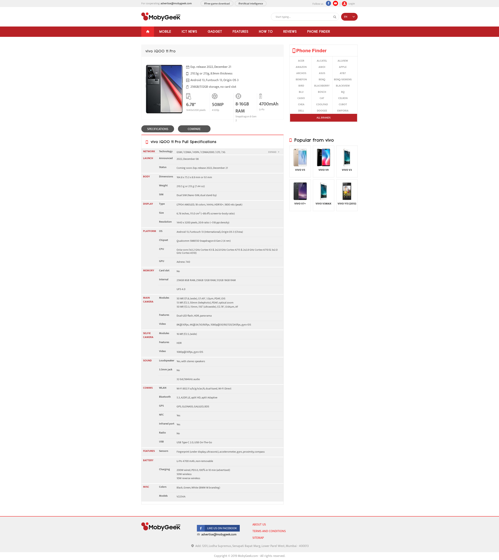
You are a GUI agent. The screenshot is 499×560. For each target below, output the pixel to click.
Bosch (322, 92)
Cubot (343, 104)
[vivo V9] (323, 165)
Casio (301, 98)
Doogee (322, 110)
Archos (301, 73)
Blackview (343, 85)
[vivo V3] (347, 165)
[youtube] (335, 3)
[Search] (335, 17)
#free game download (217, 3)
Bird (301, 85)
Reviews (290, 31)
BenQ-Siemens (343, 79)
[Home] (147, 32)
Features (240, 31)
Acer (301, 60)
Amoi (322, 67)
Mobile (165, 31)
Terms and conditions (269, 531)
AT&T (343, 73)
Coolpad (322, 104)
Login (351, 3)
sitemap (258, 538)
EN (345, 16)
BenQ (322, 79)
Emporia (343, 110)
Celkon (343, 98)
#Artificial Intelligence (250, 3)
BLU (301, 92)
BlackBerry (322, 85)
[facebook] (218, 530)
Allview (343, 60)
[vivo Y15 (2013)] (347, 199)
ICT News (189, 31)
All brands (324, 117)
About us (259, 524)
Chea (301, 104)
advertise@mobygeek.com (176, 3)
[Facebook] (328, 3)
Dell (301, 110)
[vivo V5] (300, 165)
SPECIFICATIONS (157, 129)
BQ (343, 92)
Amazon (301, 67)
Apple (343, 67)
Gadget (215, 31)
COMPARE (194, 129)
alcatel (322, 60)
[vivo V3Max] (323, 199)
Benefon (301, 79)
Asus (322, 73)
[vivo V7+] (300, 199)
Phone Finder (318, 31)
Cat (322, 98)
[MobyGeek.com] (160, 16)
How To (266, 31)
